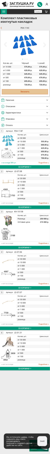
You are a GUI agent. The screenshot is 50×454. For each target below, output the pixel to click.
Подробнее (43, 163)
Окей (42, 441)
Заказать (24, 91)
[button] (45, 44)
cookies (24, 437)
